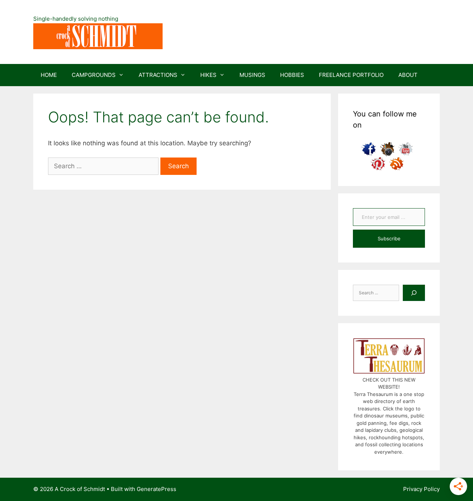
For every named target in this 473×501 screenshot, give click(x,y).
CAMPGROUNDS (94, 74)
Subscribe (389, 238)
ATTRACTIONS (158, 74)
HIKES (208, 74)
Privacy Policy (421, 488)
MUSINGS (252, 74)
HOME (49, 74)
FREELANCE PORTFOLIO (351, 74)
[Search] (414, 293)
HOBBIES (292, 74)
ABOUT (408, 74)
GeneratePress (156, 488)
